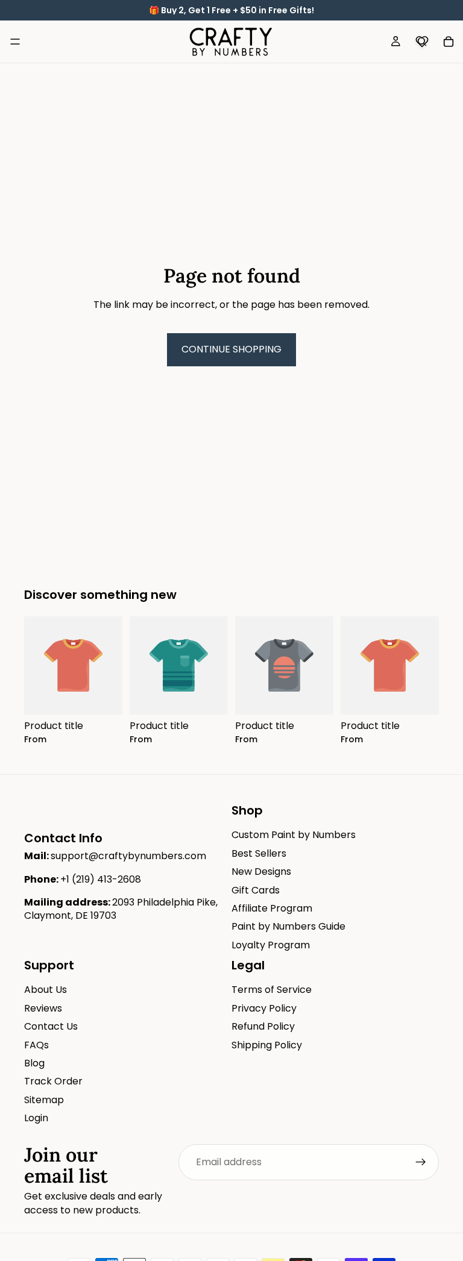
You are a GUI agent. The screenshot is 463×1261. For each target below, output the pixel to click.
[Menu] (15, 42)
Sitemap (44, 1100)
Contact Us (51, 1027)
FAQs (36, 1045)
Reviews (43, 1008)
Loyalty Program (271, 945)
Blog (34, 1063)
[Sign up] (420, 1162)
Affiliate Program (272, 908)
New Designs (261, 872)
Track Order (53, 1082)
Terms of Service (272, 990)
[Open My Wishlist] (422, 41)
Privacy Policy (264, 1008)
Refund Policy (263, 1027)
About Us (45, 990)
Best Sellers (259, 853)
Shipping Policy (267, 1045)
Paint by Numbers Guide (288, 927)
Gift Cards (256, 890)
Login (36, 1118)
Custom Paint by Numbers (294, 835)
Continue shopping (231, 349)
